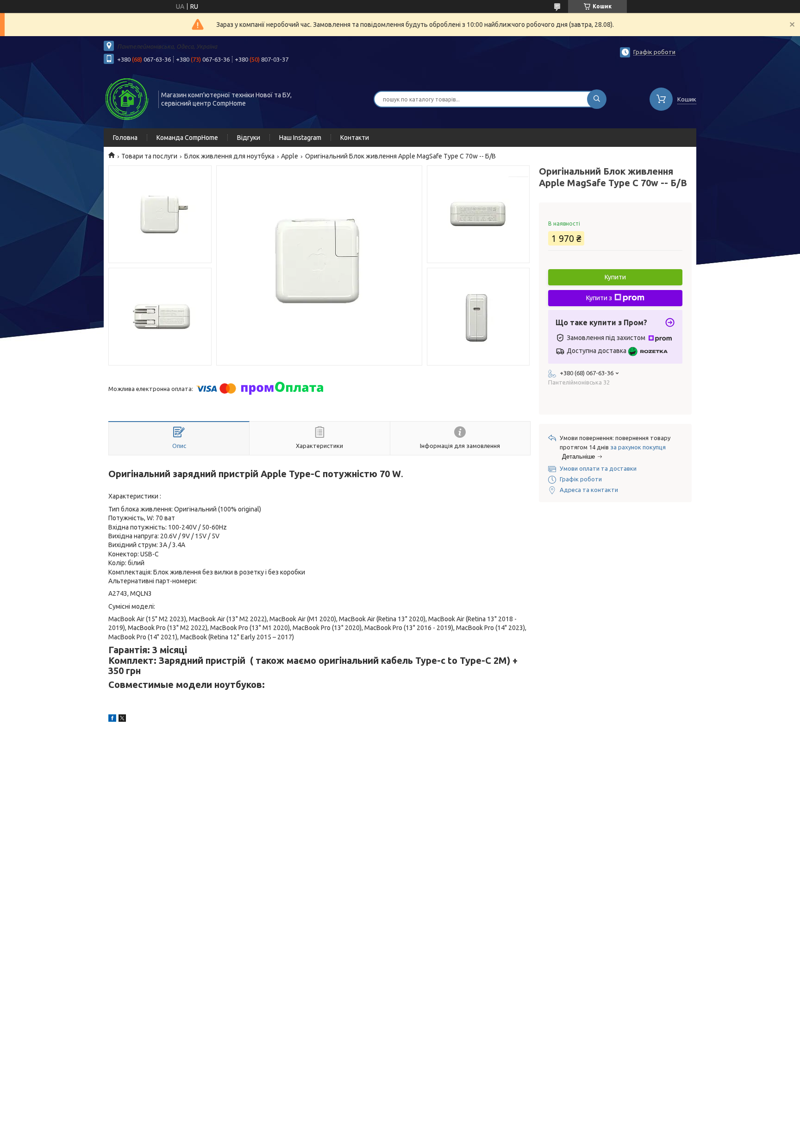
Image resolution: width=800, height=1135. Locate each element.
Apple (289, 156)
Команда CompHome (187, 137)
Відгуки (248, 137)
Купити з (599, 298)
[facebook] (112, 719)
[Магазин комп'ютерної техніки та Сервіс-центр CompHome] (127, 98)
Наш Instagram (300, 137)
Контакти (354, 137)
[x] (122, 719)
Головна (125, 137)
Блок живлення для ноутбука (229, 156)
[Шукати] (596, 99)
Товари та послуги (149, 156)
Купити (615, 277)
